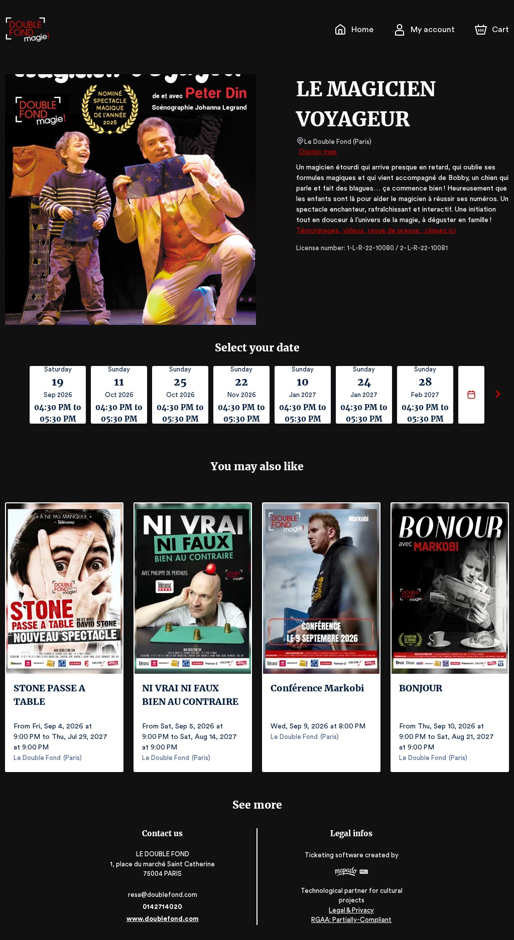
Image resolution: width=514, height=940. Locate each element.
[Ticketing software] (351, 872)
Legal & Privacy (351, 910)
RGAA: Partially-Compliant (351, 919)
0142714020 (162, 906)
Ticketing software (334, 855)
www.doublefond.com (162, 918)
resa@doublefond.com (162, 894)
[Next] (498, 395)
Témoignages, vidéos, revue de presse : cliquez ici (376, 230)
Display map (318, 151)
